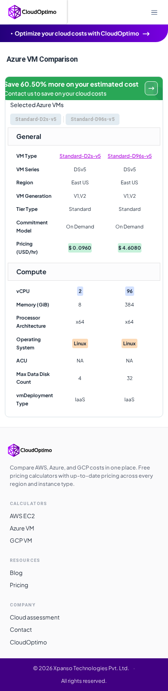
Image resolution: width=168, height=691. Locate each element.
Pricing (19, 584)
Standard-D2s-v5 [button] (35, 119)
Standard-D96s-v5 (130, 156)
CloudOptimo (28, 642)
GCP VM (21, 540)
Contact (21, 629)
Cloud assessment (35, 617)
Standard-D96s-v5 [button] (93, 119)
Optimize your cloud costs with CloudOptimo (77, 33)
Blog (16, 572)
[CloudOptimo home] (38, 450)
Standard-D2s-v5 (80, 156)
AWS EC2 (22, 515)
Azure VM (22, 528)
